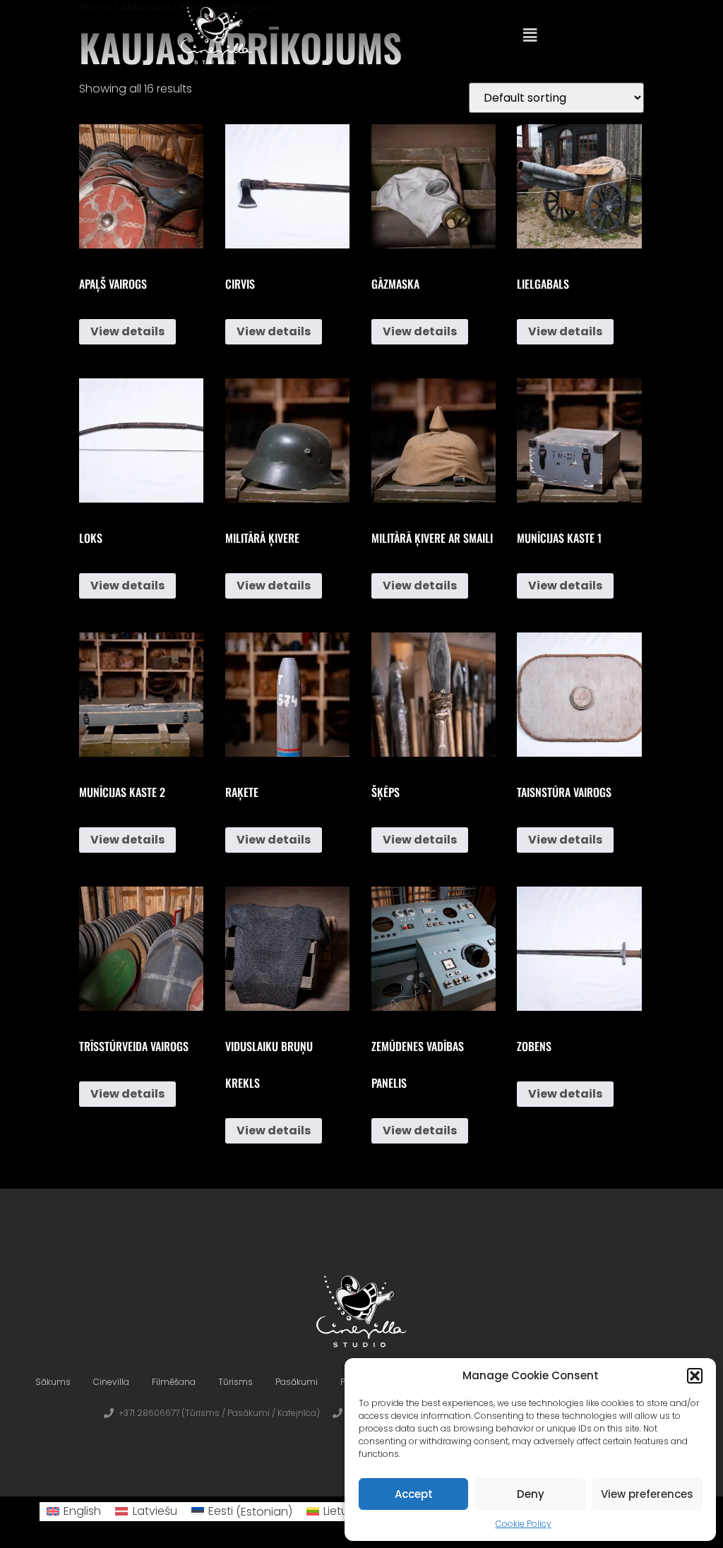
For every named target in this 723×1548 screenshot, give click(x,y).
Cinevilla (111, 1382)
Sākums (53, 1382)
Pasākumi (296, 1382)
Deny (530, 1494)
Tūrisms (235, 1382)
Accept (414, 1494)
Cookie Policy (523, 1524)
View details (127, 331)
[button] (695, 1376)
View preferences (647, 1494)
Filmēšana (174, 1382)
